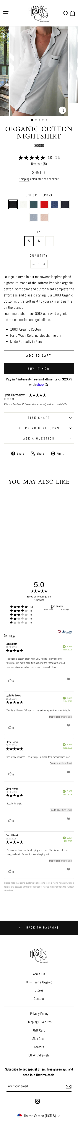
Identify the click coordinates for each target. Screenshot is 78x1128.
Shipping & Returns (39, 428)
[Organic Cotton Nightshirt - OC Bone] (22, 552)
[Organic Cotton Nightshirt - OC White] (12, 548)
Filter (11, 636)
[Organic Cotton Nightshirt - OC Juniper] (17, 548)
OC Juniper (33, 204)
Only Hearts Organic (39, 982)
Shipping (24, 179)
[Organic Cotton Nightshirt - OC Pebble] (17, 552)
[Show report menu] (68, 679)
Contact (39, 998)
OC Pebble (33, 217)
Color (39, 195)
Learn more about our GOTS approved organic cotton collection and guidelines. (36, 316)
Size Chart (39, 1038)
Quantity (39, 255)
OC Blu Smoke (54, 204)
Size (39, 232)
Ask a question (39, 438)
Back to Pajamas (42, 927)
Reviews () (39, 164)
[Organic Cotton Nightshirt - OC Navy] (12, 552)
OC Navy (65, 204)
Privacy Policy (39, 1013)
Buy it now (39, 369)
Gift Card (39, 1030)
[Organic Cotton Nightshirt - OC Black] (7, 548)
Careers (39, 1047)
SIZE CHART (39, 418)
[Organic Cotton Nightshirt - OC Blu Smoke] (27, 548)
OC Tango (44, 204)
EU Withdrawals (39, 1055)
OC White (23, 204)
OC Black (13, 204)
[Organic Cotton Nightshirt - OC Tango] (22, 548)
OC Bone (44, 217)
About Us (39, 974)
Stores (39, 990)
